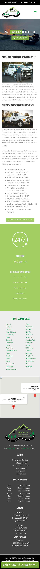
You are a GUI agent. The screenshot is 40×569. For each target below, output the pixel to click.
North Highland (31, 358)
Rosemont (29, 327)
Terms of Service (25, 448)
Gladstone (9, 343)
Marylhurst (29, 356)
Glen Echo (9, 356)
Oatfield (28, 329)
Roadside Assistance (20, 282)
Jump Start (21, 474)
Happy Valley (30, 361)
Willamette (29, 337)
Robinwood (29, 348)
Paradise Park (30, 340)
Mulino (28, 364)
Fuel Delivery (20, 293)
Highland (29, 366)
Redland (8, 327)
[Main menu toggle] (35, 12)
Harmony (29, 353)
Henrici (8, 324)
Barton (28, 345)
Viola (27, 324)
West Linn (9, 348)
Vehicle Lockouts (20, 288)
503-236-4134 (29, 2)
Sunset (8, 358)
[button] (13, 407)
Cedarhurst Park (11, 350)
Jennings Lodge (11, 369)
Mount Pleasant (11, 332)
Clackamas (9, 366)
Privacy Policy (12, 448)
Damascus (29, 335)
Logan (8, 353)
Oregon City (10, 335)
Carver (8, 337)
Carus (8, 345)
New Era (28, 332)
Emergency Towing (20, 277)
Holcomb (9, 329)
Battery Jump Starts (20, 299)
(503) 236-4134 (20, 261)
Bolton (8, 361)
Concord (28, 350)
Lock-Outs (21, 471)
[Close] (23, 397)
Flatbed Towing (21, 463)
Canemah (9, 340)
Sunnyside (29, 343)
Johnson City (10, 364)
